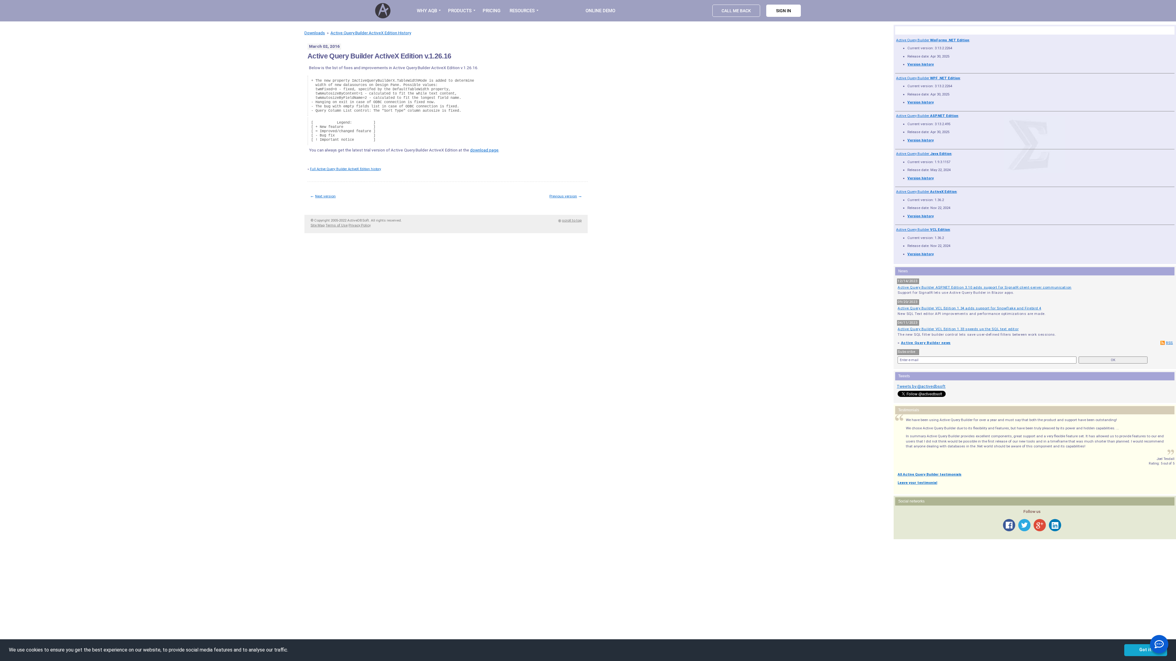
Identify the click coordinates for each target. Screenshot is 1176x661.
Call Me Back (736, 10)
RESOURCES (522, 10)
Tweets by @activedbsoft (921, 386)
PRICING (491, 10)
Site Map (318, 225)
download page (484, 150)
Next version (325, 196)
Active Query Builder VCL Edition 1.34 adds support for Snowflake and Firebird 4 (969, 308)
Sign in (783, 10)
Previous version (563, 196)
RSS (1169, 343)
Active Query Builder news (926, 343)
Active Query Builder (932, 40)
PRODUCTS (460, 10)
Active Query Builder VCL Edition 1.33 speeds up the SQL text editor (958, 329)
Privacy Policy (360, 225)
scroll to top (572, 220)
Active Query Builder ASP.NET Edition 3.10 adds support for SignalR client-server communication (984, 287)
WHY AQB (427, 10)
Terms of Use (337, 225)
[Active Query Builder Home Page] (383, 10)
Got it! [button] (1145, 649)
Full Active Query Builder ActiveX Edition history (345, 169)
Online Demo (600, 10)
